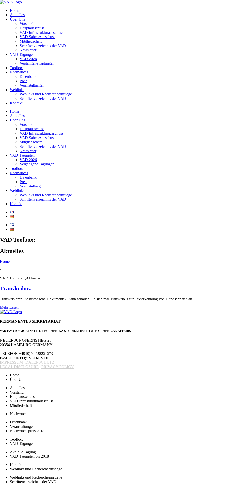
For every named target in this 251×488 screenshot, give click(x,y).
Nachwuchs (19, 72)
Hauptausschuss (32, 28)
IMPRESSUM (11, 362)
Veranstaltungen (32, 85)
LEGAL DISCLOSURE (19, 367)
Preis (23, 81)
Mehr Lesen (9, 307)
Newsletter (28, 50)
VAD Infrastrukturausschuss (41, 32)
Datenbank (28, 76)
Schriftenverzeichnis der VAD (43, 46)
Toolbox (16, 68)
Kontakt (16, 103)
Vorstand (26, 24)
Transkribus (15, 288)
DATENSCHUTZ (39, 362)
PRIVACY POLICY (57, 367)
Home (14, 10)
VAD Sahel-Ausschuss (37, 37)
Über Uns (17, 19)
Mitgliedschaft (31, 41)
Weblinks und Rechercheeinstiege (46, 94)
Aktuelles (17, 15)
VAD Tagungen (22, 54)
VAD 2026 (28, 59)
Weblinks (17, 90)
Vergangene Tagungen (37, 63)
